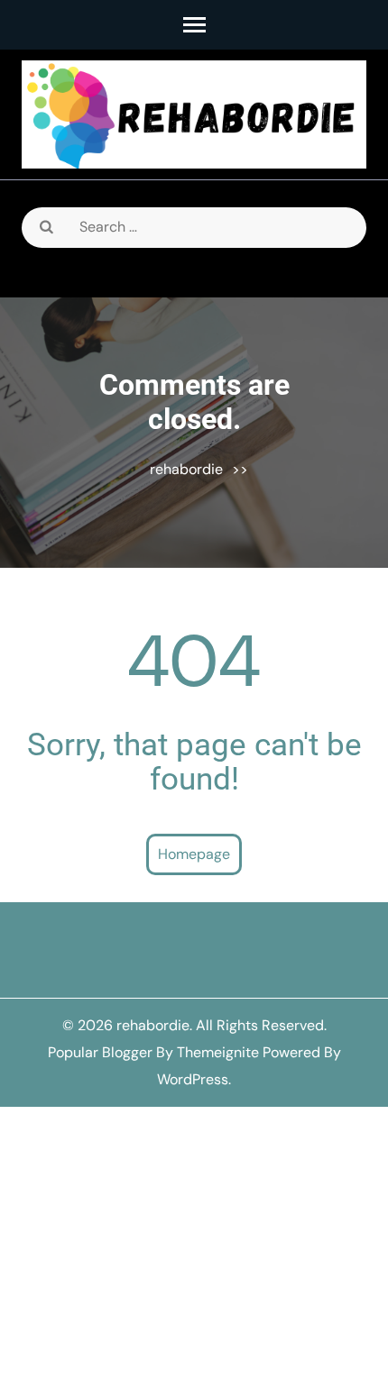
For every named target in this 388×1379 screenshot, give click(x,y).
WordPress (192, 1079)
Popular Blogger (100, 1052)
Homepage (194, 854)
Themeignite (218, 1052)
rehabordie (186, 469)
